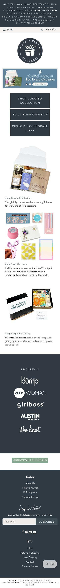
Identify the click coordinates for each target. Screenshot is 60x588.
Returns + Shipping (30, 552)
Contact (30, 561)
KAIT (31, 585)
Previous (9, 78)
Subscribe (47, 521)
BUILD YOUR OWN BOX (30, 114)
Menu (9, 29)
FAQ (30, 548)
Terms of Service (30, 497)
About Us (30, 483)
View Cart (51, 29)
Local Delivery (30, 557)
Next (50, 78)
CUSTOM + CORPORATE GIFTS (30, 128)
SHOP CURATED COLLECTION (30, 100)
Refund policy (30, 492)
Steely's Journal (30, 487)
